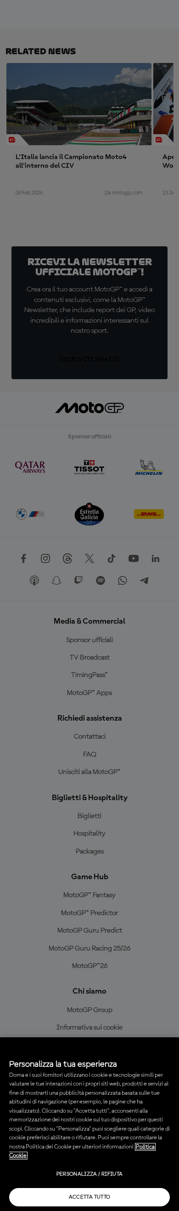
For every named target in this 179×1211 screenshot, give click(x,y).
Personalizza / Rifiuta (89, 1174)
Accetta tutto (90, 1197)
